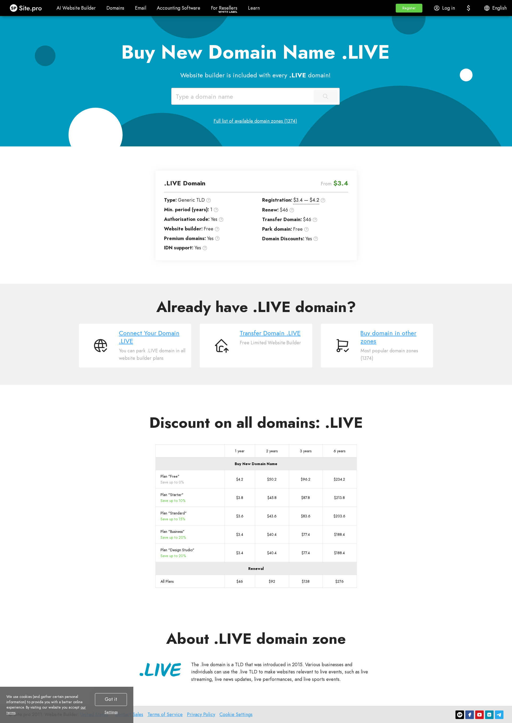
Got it (111, 699)
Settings (111, 712)
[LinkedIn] (489, 714)
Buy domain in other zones (388, 337)
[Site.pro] (459, 714)
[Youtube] (479, 714)
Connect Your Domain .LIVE (149, 337)
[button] (409, 8)
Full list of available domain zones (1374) (255, 121)
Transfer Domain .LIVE (270, 333)
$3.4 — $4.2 (306, 200)
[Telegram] (499, 714)
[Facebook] (469, 714)
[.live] (160, 670)
